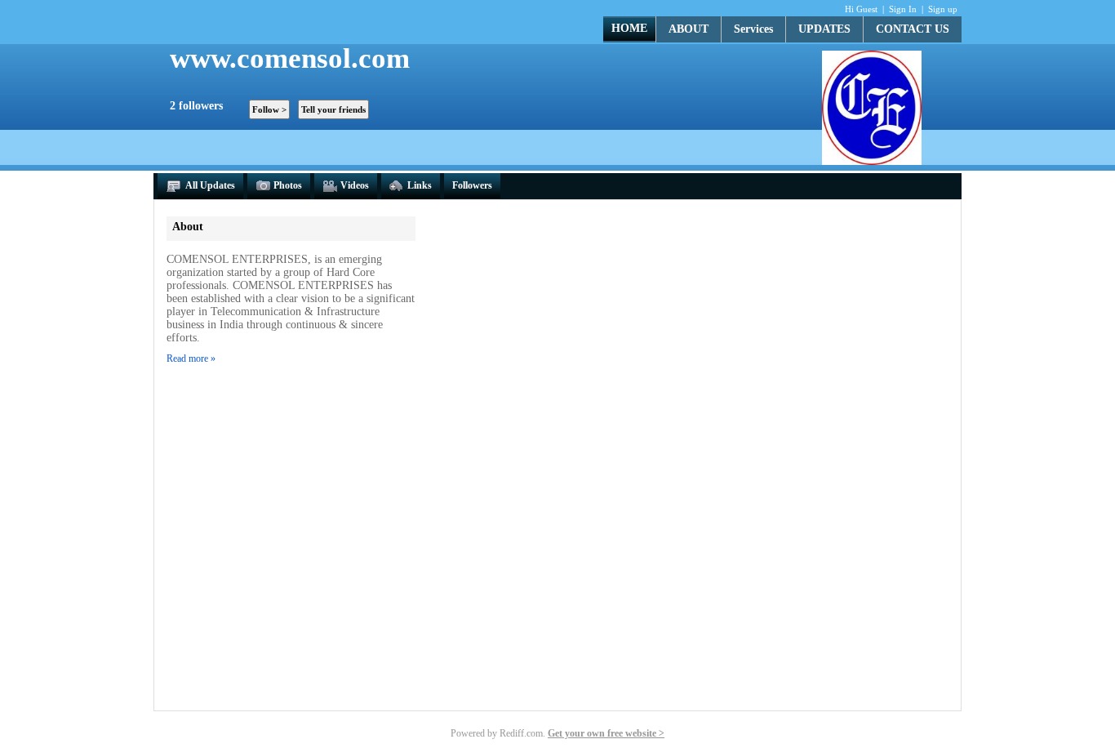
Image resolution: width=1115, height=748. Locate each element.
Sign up (942, 9)
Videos (354, 185)
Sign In (903, 9)
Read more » (191, 358)
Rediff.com (521, 733)
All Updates (209, 185)
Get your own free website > (606, 733)
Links (419, 185)
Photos (287, 185)
